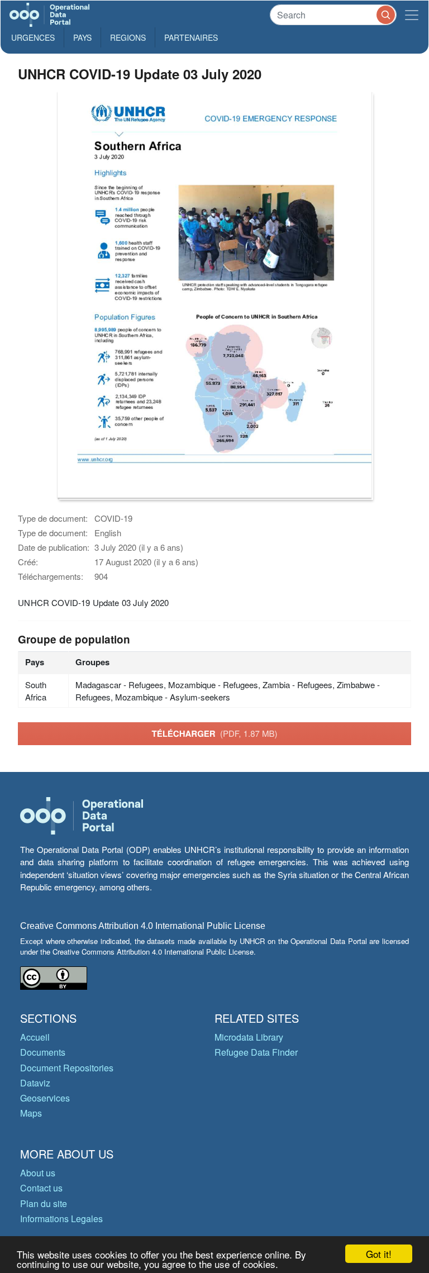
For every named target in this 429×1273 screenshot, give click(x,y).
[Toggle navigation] (412, 14)
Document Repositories (66, 1067)
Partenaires (191, 37)
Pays (82, 37)
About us (37, 1172)
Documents (42, 1052)
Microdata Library (248, 1037)
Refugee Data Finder (256, 1052)
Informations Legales (61, 1218)
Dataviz (35, 1082)
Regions (128, 37)
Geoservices (45, 1097)
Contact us (41, 1187)
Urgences (33, 37)
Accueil (35, 1037)
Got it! (379, 1254)
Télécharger (214, 733)
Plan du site (43, 1203)
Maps (31, 1113)
